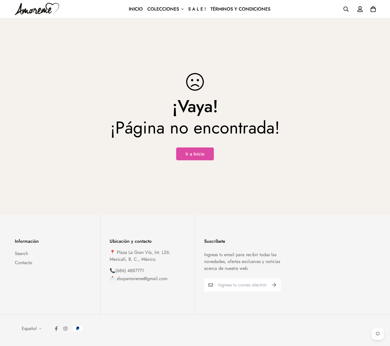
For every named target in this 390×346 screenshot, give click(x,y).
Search (21, 253)
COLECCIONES (163, 9)
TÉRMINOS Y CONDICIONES (240, 9)
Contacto (23, 262)
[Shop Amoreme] (37, 9)
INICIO (136, 9)
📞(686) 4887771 (127, 270)
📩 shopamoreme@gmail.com (138, 278)
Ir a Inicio (195, 154)
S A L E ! (197, 9)
